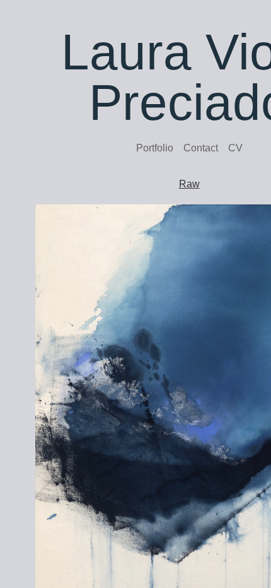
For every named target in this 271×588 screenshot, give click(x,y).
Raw (189, 184)
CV (235, 148)
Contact (200, 148)
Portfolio (154, 148)
